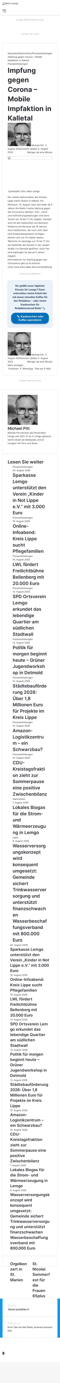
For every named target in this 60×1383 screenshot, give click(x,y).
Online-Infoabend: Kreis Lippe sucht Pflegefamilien (28, 538)
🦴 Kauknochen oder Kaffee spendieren (30, 318)
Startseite (13, 53)
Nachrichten (25, 53)
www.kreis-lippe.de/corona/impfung (33, 267)
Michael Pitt (38, 145)
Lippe (15, 837)
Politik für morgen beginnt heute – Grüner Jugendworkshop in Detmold (30, 660)
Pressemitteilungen (42, 53)
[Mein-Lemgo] (10, 3)
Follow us (14, 1323)
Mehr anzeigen (16, 365)
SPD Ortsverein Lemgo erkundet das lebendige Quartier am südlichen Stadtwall (30, 615)
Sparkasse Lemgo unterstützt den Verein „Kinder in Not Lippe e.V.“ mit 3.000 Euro (29, 494)
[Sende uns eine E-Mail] (44, 145)
